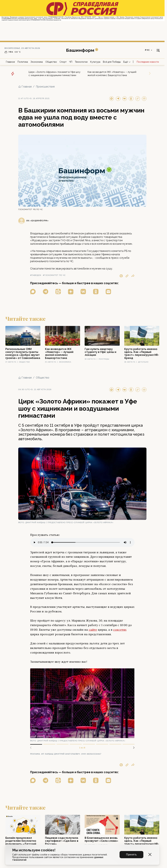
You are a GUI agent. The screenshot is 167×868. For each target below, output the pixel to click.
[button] (133, 748)
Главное (10, 62)
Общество (51, 62)
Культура (95, 62)
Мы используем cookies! (33, 850)
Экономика (36, 62)
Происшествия (45, 86)
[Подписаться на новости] (108, 291)
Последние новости (148, 62)
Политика (22, 62)
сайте (93, 629)
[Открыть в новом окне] (33, 291)
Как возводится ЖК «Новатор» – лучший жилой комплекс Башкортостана (112, 74)
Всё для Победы (112, 62)
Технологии (81, 62)
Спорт (63, 62)
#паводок (35, 275)
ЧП (70, 62)
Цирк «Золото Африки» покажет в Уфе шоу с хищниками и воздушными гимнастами (54, 74)
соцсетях (120, 629)
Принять (131, 854)
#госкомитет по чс (54, 275)
